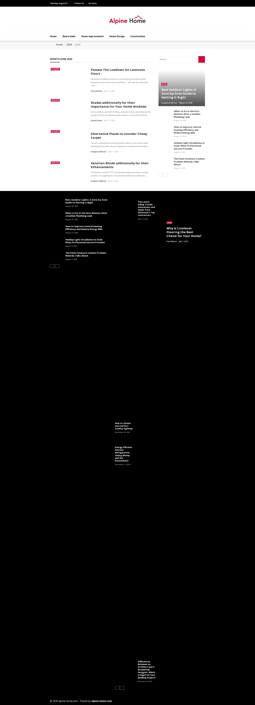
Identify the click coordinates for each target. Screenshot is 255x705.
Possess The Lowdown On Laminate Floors (118, 72)
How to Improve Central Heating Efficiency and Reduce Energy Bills (187, 129)
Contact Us (79, 3)
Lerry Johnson (96, 91)
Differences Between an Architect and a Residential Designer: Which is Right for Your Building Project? (147, 669)
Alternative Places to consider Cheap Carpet (119, 136)
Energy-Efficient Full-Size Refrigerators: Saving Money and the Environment (123, 454)
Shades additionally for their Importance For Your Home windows (118, 104)
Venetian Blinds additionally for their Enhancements (120, 165)
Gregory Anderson (98, 151)
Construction (137, 36)
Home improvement (92, 36)
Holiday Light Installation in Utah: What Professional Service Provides (189, 145)
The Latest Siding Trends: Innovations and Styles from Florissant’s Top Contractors (146, 208)
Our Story (92, 3)
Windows (55, 100)
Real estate (69, 36)
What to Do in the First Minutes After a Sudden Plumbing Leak (187, 114)
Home (53, 36)
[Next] (166, 174)
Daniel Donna (96, 120)
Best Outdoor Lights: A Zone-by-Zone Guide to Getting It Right (86, 201)
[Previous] (160, 174)
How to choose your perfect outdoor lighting (124, 426)
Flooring (55, 69)
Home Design (117, 36)
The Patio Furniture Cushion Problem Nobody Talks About (189, 161)
